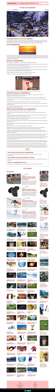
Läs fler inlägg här (27, 168)
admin (26, 209)
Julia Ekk (26, 174)
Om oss (31, 3)
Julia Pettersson (15, 9)
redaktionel (46, 9)
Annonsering (22, 3)
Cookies (35, 387)
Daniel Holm (27, 186)
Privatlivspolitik (29, 390)
